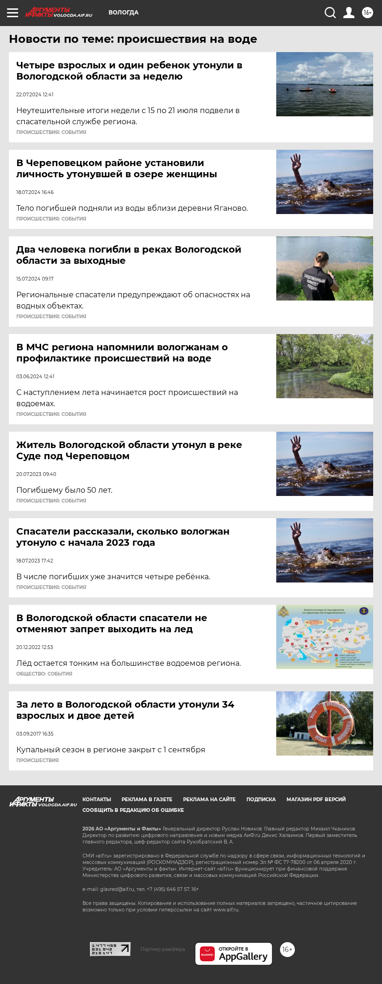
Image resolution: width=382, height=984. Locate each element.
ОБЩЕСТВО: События (44, 674)
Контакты (96, 800)
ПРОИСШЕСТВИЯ (37, 760)
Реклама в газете (147, 800)
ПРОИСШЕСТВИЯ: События (51, 132)
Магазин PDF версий (316, 800)
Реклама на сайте (209, 800)
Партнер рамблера (163, 949)
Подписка (261, 800)
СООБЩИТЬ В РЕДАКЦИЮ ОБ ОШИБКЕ (133, 810)
